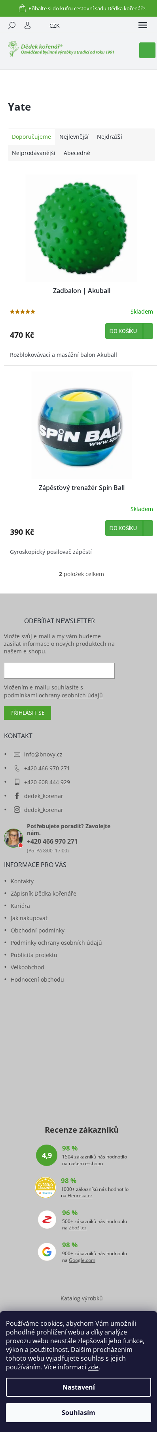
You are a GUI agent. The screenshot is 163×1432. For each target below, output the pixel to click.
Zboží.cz (78, 1228)
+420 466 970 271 (47, 768)
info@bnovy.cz (43, 754)
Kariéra (20, 905)
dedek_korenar (43, 796)
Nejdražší (109, 136)
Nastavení (79, 1387)
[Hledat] (12, 25)
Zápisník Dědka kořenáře (43, 893)
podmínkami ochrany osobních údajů (53, 695)
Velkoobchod (27, 967)
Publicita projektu (34, 955)
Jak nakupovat (29, 918)
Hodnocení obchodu (37, 979)
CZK (54, 25)
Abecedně (77, 153)
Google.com (82, 1260)
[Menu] (143, 25)
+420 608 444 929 (47, 782)
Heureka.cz (80, 1196)
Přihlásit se (27, 712)
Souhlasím (78, 1412)
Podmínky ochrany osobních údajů (56, 942)
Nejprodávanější (33, 153)
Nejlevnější (74, 136)
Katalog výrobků (82, 1298)
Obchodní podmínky (37, 930)
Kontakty (22, 881)
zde (93, 1367)
